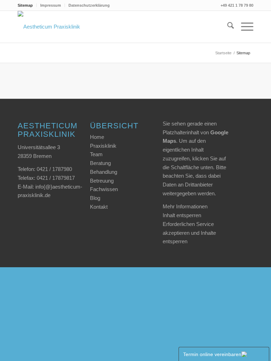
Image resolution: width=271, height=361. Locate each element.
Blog (95, 198)
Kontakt (99, 207)
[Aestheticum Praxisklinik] (49, 27)
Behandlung (103, 172)
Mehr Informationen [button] (185, 206)
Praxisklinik (103, 146)
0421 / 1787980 (54, 169)
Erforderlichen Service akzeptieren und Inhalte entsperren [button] (189, 233)
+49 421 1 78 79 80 (237, 5)
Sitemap (25, 5)
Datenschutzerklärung (89, 5)
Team (96, 154)
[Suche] (227, 27)
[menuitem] (27, 5)
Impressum (50, 5)
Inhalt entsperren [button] (182, 215)
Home (97, 137)
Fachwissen (104, 189)
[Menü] (243, 27)
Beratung (100, 163)
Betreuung (102, 181)
